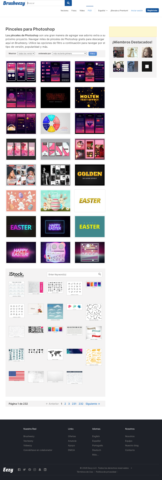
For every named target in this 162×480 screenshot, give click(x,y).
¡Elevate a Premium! (119, 10)
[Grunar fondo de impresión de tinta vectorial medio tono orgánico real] (36, 376)
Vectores (64, 10)
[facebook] (19, 469)
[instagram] (34, 469)
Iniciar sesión (137, 10)
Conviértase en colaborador (37, 450)
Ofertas (72, 436)
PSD (90, 10)
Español (96, 440)
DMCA (71, 450)
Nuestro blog (132, 445)
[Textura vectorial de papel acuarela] (55, 376)
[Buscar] (68, 3)
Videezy (27, 445)
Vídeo (82, 10)
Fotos (74, 10)
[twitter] (24, 469)
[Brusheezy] (14, 3)
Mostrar (13, 53)
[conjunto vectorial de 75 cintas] (17, 355)
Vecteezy (28, 440)
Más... (95, 454)
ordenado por (44, 53)
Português (97, 445)
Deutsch (96, 450)
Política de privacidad (106, 472)
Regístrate (152, 10)
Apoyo (71, 445)
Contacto (130, 450)
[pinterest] (29, 469)
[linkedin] (45, 469)
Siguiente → (93, 403)
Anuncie (72, 440)
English (96, 436)
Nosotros (130, 436)
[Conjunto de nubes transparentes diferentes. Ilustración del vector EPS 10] (55, 312)
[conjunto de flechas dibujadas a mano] (94, 312)
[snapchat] (39, 469)
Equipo (128, 440)
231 (74, 403)
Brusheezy (28, 436)
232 (81, 403)
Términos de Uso (85, 472)
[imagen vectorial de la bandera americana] (17, 376)
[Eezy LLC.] (8, 470)
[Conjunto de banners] (94, 333)
